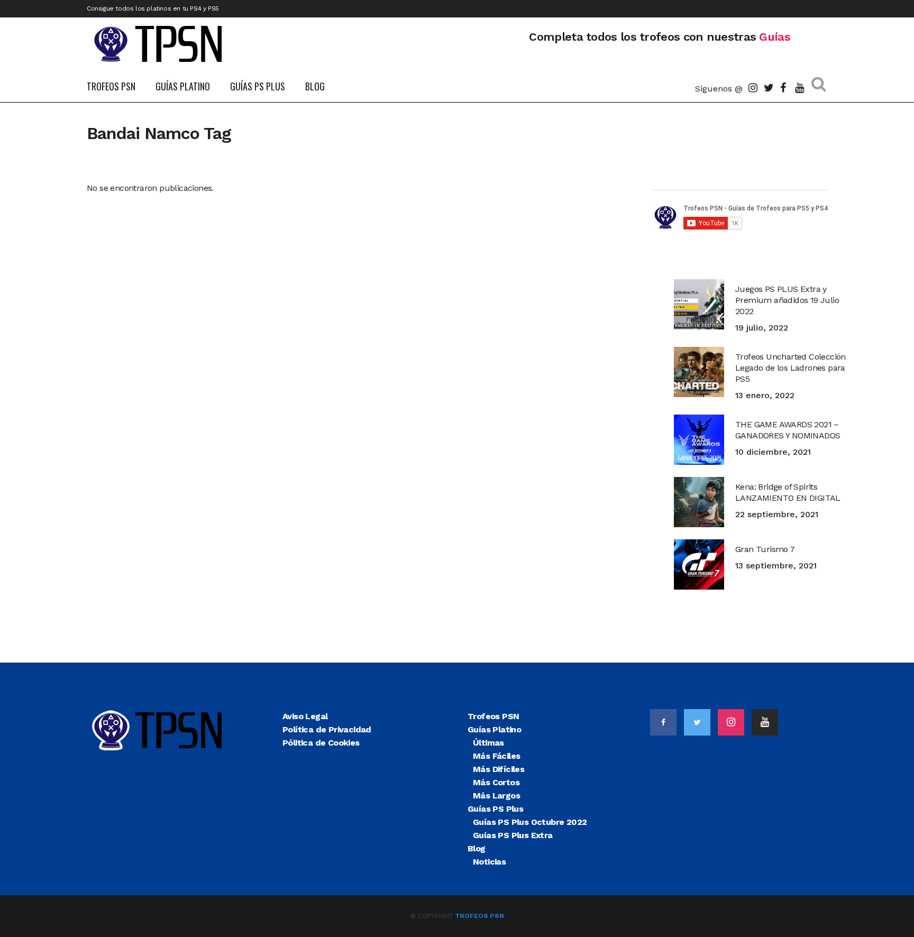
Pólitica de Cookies (321, 743)
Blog (477, 848)
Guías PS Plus (495, 809)
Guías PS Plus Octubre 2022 (530, 822)
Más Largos (496, 796)
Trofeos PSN (493, 716)
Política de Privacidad (326, 729)
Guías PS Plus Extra (513, 835)
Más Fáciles (496, 756)
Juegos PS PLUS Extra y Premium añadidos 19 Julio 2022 (787, 300)
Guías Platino (494, 729)
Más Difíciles (498, 769)
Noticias (489, 862)
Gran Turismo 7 (765, 549)
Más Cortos (496, 782)
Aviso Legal (304, 716)
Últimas (488, 743)
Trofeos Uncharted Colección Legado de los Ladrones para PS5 (790, 368)
